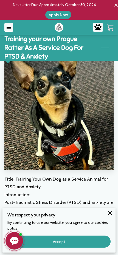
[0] (110, 27)
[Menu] (8, 27)
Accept (59, 241)
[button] (14, 241)
